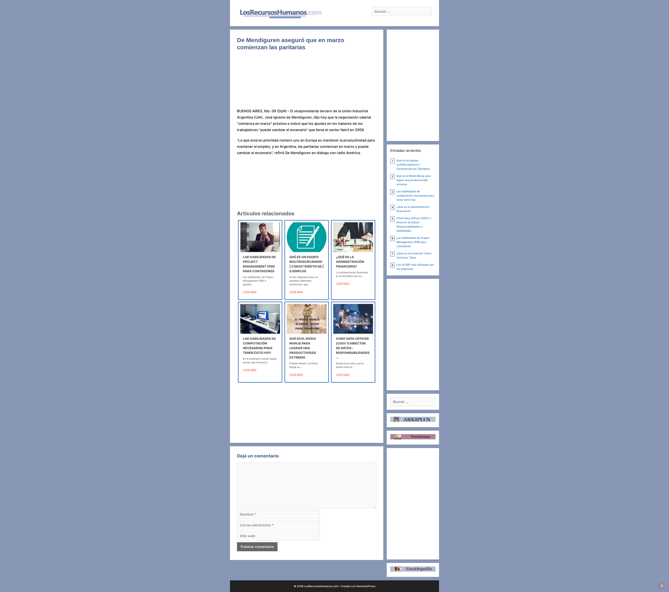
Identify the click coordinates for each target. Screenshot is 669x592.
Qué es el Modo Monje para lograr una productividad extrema (302, 348)
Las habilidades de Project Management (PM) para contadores (413, 242)
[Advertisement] (306, 82)
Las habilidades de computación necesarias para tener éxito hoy (415, 195)
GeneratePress (365, 586)
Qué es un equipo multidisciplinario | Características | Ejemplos (413, 164)
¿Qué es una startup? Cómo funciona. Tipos (414, 255)
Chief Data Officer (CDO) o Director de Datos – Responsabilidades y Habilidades (414, 224)
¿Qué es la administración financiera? (350, 261)
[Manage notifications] (662, 586)
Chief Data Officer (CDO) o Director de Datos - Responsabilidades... (353, 348)
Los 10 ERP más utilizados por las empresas (415, 266)
